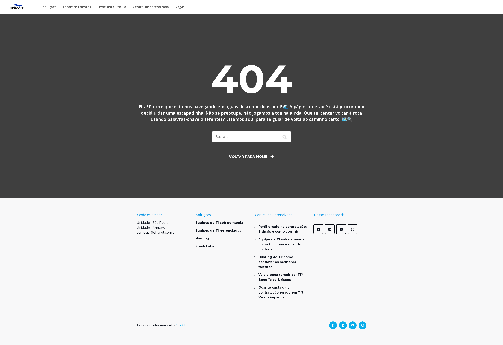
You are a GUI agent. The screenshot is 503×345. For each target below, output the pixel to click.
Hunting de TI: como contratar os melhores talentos (277, 262)
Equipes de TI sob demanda (219, 223)
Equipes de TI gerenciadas (218, 230)
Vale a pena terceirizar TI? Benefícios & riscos (280, 277)
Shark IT (181, 325)
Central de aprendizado (151, 7)
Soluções (49, 7)
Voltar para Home (248, 157)
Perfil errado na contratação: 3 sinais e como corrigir (282, 229)
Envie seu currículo (112, 7)
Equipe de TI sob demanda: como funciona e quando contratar (281, 244)
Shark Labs (205, 246)
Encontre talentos (77, 7)
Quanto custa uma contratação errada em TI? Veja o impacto (280, 292)
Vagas (179, 7)
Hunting (202, 238)
